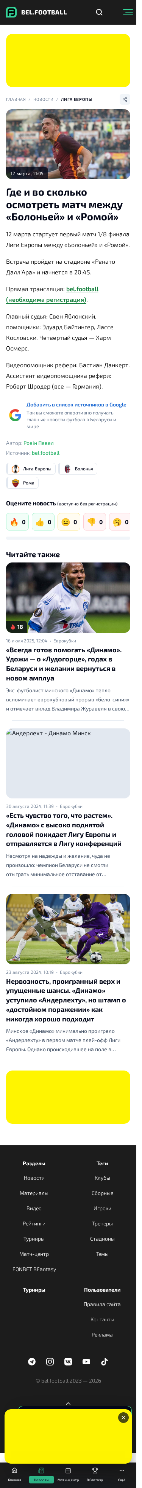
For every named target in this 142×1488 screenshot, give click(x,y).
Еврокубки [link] (64, 640)
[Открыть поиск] (99, 12)
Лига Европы (77, 99)
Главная (16, 99)
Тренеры (102, 1223)
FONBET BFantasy (34, 1269)
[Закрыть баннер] (123, 1417)
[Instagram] (50, 1361)
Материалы (34, 1193)
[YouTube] (86, 1361)
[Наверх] (68, 1403)
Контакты (102, 1319)
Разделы (34, 1163)
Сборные (102, 1193)
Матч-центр (34, 1254)
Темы (102, 1254)
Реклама (102, 1334)
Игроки (102, 1208)
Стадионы (102, 1238)
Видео (34, 1208)
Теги (102, 1163)
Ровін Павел (38, 443)
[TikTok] (104, 1361)
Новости (43, 99)
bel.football (45, 452)
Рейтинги (34, 1223)
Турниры (34, 1238)
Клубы (102, 1177)
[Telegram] (31, 1361)
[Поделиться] (125, 99)
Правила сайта (102, 1304)
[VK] (68, 1361)
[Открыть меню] (128, 12)
